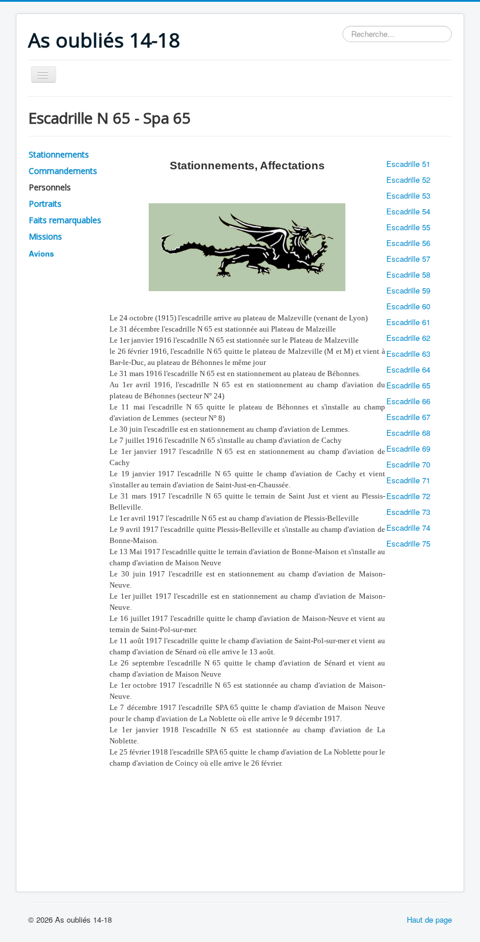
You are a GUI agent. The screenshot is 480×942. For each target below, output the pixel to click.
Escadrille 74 (408, 527)
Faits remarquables (65, 220)
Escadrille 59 (408, 290)
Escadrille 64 (408, 369)
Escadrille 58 (408, 274)
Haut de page (429, 919)
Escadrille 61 (408, 321)
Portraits (45, 203)
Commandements (63, 170)
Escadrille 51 (408, 163)
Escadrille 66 (408, 401)
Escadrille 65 (408, 385)
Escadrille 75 (408, 543)
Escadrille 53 (408, 195)
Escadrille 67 (408, 416)
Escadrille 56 (408, 242)
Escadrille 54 (408, 211)
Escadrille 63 (408, 353)
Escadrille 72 (408, 495)
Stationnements (59, 154)
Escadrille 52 (408, 179)
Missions (45, 236)
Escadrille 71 (408, 480)
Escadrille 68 (408, 432)
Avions (41, 253)
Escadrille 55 (408, 227)
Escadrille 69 (408, 448)
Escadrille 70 (408, 464)
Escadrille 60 (408, 306)
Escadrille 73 (408, 511)
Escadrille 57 (408, 258)
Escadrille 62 (408, 337)
